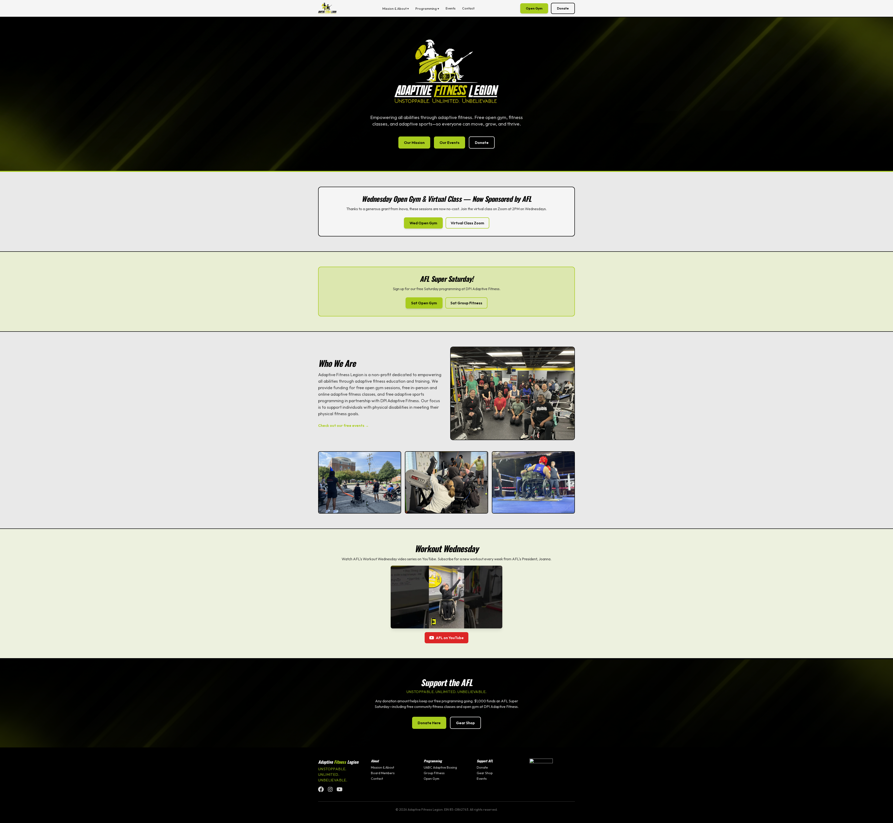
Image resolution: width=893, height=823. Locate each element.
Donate (563, 8)
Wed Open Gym (423, 223)
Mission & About (382, 767)
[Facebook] (321, 789)
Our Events (450, 142)
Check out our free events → (343, 425)
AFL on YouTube (450, 637)
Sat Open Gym (424, 303)
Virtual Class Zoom (467, 223)
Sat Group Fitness (466, 303)
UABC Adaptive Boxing (440, 767)
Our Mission (414, 142)
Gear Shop (465, 722)
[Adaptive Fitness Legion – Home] (327, 8)
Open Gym (534, 8)
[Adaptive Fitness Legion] (552, 770)
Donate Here (429, 722)
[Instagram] (330, 789)
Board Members (383, 773)
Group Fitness (434, 773)
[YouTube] (339, 789)
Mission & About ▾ (395, 9)
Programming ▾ (427, 9)
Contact (468, 8)
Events (451, 8)
